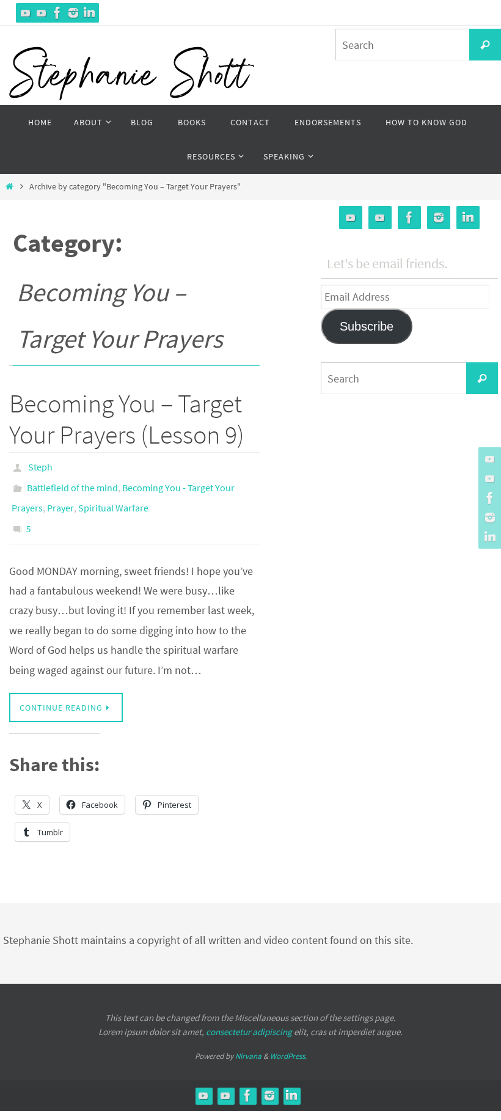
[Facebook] (57, 13)
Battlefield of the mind (72, 483)
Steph (40, 465)
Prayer (60, 500)
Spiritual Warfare (113, 500)
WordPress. (288, 1043)
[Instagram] (73, 13)
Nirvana (248, 1043)
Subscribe (366, 326)
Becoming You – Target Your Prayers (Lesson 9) (126, 418)
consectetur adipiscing (249, 1018)
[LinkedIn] (89, 13)
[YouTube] (25, 13)
